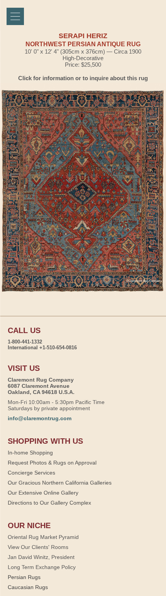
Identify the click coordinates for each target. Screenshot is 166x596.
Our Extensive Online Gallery (43, 493)
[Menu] (15, 16)
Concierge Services (31, 473)
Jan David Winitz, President (41, 557)
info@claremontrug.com (39, 418)
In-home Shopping (30, 453)
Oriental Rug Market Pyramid (43, 537)
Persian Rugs (24, 577)
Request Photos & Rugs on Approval (52, 463)
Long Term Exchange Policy (42, 567)
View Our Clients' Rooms (38, 547)
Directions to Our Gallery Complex (49, 503)
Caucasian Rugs (28, 587)
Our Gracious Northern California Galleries (60, 483)
